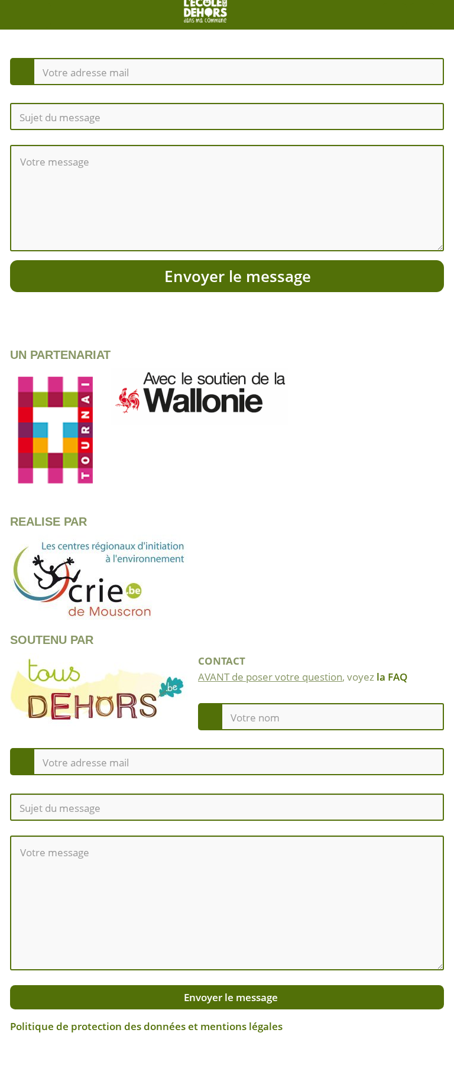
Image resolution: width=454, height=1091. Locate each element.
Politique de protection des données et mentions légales (146, 1026)
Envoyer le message (235, 276)
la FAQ (392, 677)
